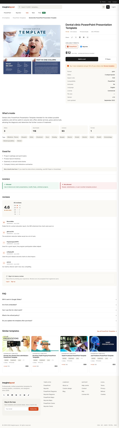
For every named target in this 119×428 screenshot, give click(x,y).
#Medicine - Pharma (12, 137)
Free (41, 13)
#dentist (84, 137)
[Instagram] (20, 395)
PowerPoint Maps (49, 397)
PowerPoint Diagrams (50, 391)
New (33, 13)
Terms (102, 385)
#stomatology (108, 137)
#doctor (70, 137)
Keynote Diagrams (49, 394)
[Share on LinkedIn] (79, 37)
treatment (13, 360)
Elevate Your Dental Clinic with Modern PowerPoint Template (16, 356)
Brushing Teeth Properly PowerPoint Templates (44, 356)
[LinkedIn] (12, 395)
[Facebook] (8, 395)
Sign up (13, 281)
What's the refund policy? (11, 315)
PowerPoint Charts (49, 403)
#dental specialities (8, 141)
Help (109, 2)
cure (19, 360)
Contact (115, 2)
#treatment (39, 137)
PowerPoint (7, 13)
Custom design (67, 388)
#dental (19, 141)
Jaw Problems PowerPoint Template (102, 355)
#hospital (24, 137)
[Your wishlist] (103, 7)
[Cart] (108, 7)
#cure (47, 137)
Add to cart (82, 59)
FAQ (83, 391)
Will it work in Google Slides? (12, 299)
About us (65, 385)
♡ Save (107, 59)
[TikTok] (28, 395)
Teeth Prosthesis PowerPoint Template (74, 355)
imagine (8, 7)
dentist (6, 360)
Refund (103, 391)
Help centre (85, 385)
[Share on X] (75, 37)
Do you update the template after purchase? (17, 321)
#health (99, 137)
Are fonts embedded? (9, 305)
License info (85, 394)
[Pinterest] (16, 395)
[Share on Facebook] (83, 37)
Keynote (18, 13)
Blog (64, 391)
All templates (6, 18)
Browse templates (109, 66)
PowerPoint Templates (19, 18)
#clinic (31, 137)
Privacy (103, 388)
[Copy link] (72, 37)
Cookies (103, 394)
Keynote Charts (48, 406)
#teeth (92, 137)
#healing (54, 137)
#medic (77, 137)
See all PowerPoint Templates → (107, 331)
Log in (113, 7)
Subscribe (33, 409)
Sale (27, 13)
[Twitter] (4, 395)
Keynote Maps (48, 400)
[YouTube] (24, 395)
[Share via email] (87, 37)
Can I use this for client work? (12, 310)
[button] (31, 49)
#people (62, 137)
